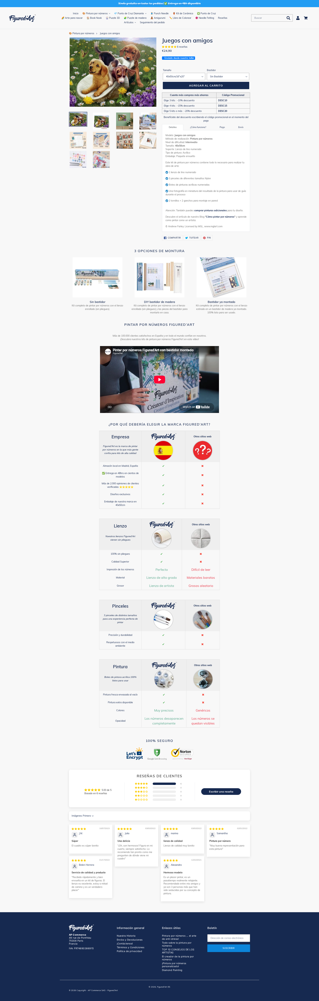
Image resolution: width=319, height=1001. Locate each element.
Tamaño (167, 70)
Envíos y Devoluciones (130, 939)
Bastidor (211, 70)
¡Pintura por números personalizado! (174, 965)
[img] (79, 828)
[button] (169, 46)
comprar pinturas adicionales (210, 210)
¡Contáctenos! (125, 943)
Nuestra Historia (126, 935)
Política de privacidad (129, 951)
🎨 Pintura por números (81, 33)
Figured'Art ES (163, 987)
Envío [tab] (240, 127)
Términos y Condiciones (130, 947)
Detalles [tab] (173, 127)
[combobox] (272, 18)
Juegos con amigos (110, 33)
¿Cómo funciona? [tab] (198, 127)
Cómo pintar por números (220, 216)
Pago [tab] (222, 127)
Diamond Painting (172, 970)
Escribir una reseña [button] (221, 791)
